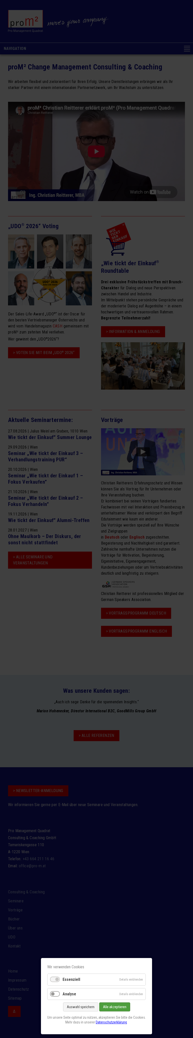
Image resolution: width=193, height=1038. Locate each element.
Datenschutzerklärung (111, 1022)
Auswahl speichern (80, 1007)
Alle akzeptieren (114, 1007)
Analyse (69, 994)
